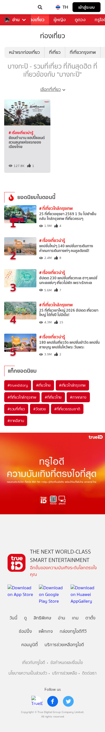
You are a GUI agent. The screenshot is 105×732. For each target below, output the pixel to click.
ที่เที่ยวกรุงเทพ (83, 52)
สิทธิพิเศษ (42, 618)
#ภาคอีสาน (16, 420)
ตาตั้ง (90, 618)
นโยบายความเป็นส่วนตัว (27, 673)
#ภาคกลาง (78, 397)
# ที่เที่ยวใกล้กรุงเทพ (56, 208)
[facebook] (52, 701)
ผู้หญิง (59, 19)
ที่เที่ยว (54, 52)
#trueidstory (18, 385)
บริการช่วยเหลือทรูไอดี (64, 644)
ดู (25, 618)
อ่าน (16, 19)
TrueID (15, 7)
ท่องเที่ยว (36, 19)
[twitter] (68, 701)
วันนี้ (13, 618)
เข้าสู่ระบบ (86, 7)
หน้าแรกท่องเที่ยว (24, 52)
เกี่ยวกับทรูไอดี (33, 663)
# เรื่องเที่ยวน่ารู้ (21, 133)
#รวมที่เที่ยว (16, 409)
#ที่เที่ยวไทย (53, 397)
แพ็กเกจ (46, 631)
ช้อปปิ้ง (25, 631)
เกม (75, 618)
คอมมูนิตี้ (29, 644)
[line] (37, 701)
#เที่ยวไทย (43, 385)
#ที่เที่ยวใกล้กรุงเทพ (22, 397)
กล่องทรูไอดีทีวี (73, 631)
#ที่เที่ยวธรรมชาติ (67, 409)
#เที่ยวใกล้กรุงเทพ (72, 385)
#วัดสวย (39, 409)
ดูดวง (80, 19)
